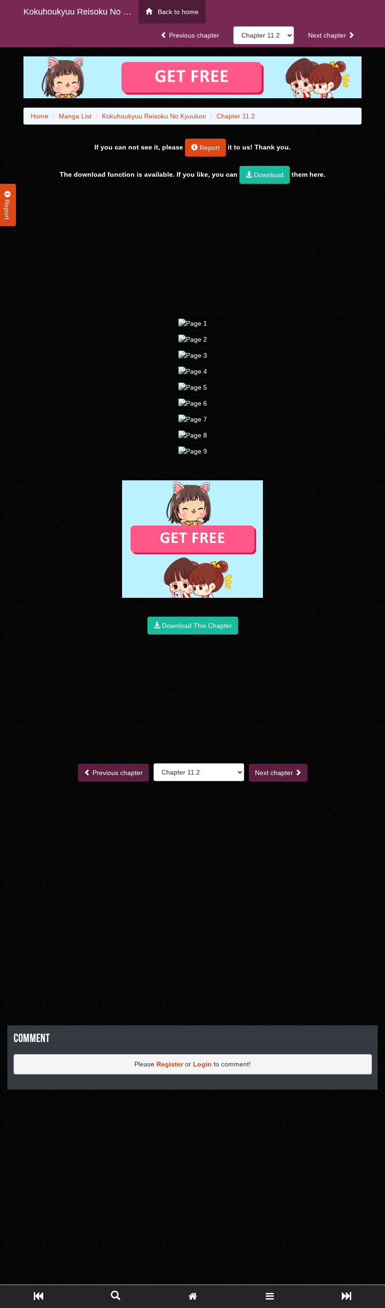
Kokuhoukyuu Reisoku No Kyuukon (81, 11)
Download (268, 175)
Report (209, 147)
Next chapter (328, 35)
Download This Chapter (196, 625)
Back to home (175, 12)
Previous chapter (193, 35)
